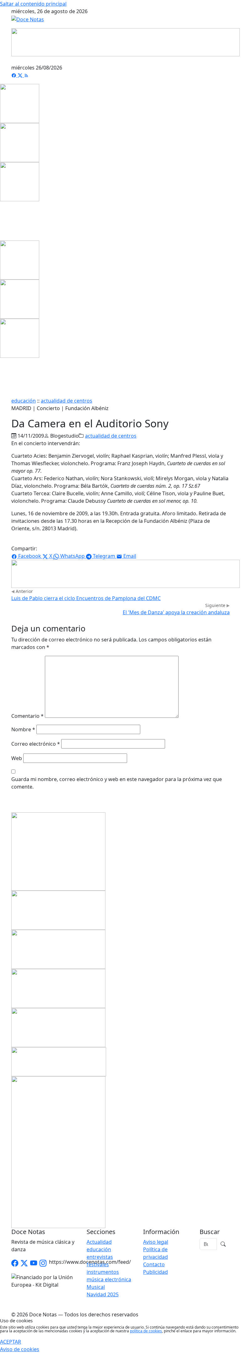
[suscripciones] (58, 1060)
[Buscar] (223, 1244)
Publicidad (155, 1271)
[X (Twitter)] (21, 75)
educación (23, 400)
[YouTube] (33, 1263)
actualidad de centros (66, 400)
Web (16, 758)
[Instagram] (43, 1263)
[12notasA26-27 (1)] (58, 909)
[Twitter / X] (24, 1263)
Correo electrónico (35, 743)
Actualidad (99, 1241)
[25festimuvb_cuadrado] (19, 103)
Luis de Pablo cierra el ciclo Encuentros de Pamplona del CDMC (86, 598)
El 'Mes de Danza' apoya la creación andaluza (176, 612)
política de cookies (146, 1331)
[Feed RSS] (26, 75)
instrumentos (103, 1271)
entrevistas (100, 1256)
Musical (96, 1287)
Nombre (23, 729)
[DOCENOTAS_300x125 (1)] (58, 948)
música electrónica (109, 1279)
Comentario (27, 716)
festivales (98, 1264)
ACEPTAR (10, 1341)
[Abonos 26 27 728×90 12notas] (125, 573)
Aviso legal (155, 1241)
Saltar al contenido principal (33, 3)
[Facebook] (14, 75)
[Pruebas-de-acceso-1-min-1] (58, 1151)
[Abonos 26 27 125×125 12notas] (19, 181)
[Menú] (226, 60)
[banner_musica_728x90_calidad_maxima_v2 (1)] (125, 41)
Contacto (154, 1264)
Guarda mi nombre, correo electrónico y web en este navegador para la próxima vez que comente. (116, 783)
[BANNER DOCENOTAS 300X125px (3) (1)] (58, 987)
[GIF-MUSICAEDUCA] (58, 850)
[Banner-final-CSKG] (2, 220)
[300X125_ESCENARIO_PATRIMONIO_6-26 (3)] (58, 1026)
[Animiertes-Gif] (19, 142)
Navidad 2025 (103, 1294)
